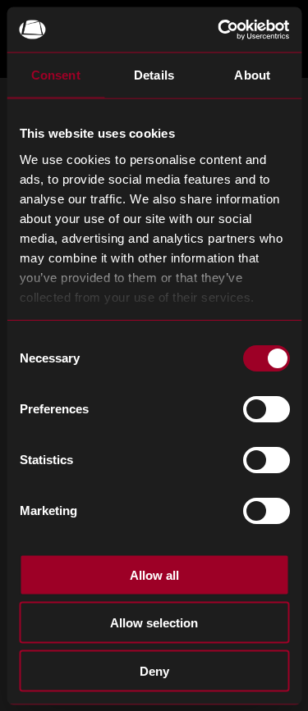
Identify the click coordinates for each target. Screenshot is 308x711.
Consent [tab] (55, 75)
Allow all (154, 574)
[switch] (265, 409)
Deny (154, 670)
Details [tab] (154, 75)
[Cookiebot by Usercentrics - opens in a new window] (219, 29)
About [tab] (252, 75)
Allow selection (154, 623)
